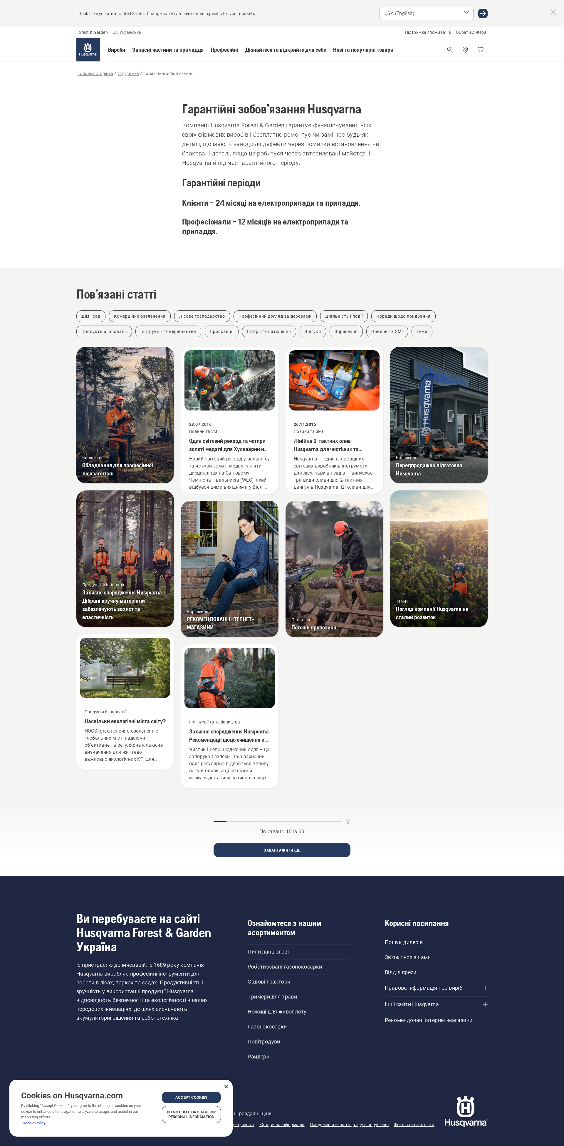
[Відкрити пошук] (450, 50)
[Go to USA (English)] (483, 13)
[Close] (226, 1086)
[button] (117, 49)
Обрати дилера (471, 32)
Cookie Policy (34, 1123)
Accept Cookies (191, 1097)
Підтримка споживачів (428, 32)
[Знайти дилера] (465, 50)
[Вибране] (481, 50)
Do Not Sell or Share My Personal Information (191, 1114)
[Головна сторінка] (88, 49)
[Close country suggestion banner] (553, 12)
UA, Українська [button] (127, 32)
